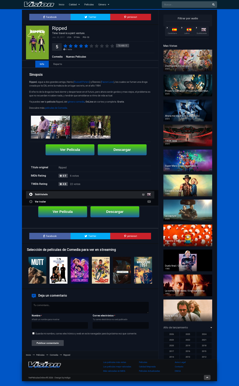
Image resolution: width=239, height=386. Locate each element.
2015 (204, 351)
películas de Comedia (56, 108)
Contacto (179, 366)
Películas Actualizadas (149, 371)
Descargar (122, 150)
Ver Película (70, 150)
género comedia (76, 101)
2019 (188, 345)
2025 (188, 334)
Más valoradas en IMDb (114, 371)
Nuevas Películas (76, 56)
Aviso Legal (180, 362)
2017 (171, 351)
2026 (171, 334)
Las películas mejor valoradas (117, 366)
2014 (171, 357)
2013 (188, 357)
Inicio (61, 4)
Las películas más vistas (114, 362)
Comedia (57, 56)
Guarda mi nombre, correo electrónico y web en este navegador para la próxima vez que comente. (86, 333)
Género (102, 4)
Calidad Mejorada (147, 366)
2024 (204, 334)
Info (42, 64)
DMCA (178, 371)
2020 (171, 345)
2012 (204, 357)
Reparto (57, 64)
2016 (188, 351)
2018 (204, 345)
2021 (204, 340)
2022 (188, 340)
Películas (89, 4)
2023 (171, 340)
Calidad (73, 4)
